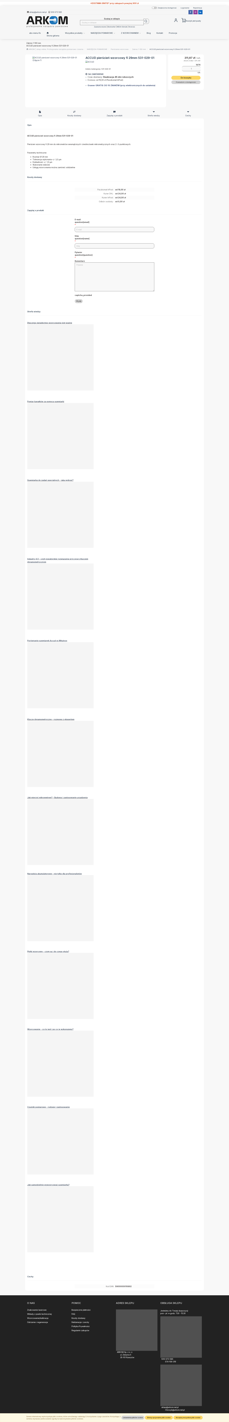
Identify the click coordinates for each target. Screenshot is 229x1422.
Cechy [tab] (188, 115)
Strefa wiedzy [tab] (154, 115)
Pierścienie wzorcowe (120, 49)
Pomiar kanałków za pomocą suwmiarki (45, 401)
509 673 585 (56, 12)
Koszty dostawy (78, 1318)
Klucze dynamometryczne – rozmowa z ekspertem (50, 719)
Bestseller (112, 27)
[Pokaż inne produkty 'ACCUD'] (89, 62)
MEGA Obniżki (122, 27)
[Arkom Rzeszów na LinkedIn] (200, 12)
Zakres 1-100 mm (139, 49)
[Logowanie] (176, 20)
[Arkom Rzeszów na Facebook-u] (190, 12)
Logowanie (185, 8)
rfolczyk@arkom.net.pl (175, 1410)
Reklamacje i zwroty (80, 1322)
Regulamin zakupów (80, 1330)
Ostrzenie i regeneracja (37, 1322)
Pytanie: (84, 253)
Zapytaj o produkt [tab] (114, 115)
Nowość (132, 27)
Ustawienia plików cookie (133, 1418)
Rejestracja (197, 8)
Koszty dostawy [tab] (74, 115)
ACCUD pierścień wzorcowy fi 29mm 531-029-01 (169, 49)
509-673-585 (167, 1359)
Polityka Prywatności (81, 1326)
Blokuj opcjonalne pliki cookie (159, 1418)
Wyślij (78, 301)
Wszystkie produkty (74, 33)
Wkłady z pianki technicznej (39, 1314)
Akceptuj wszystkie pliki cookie (188, 1418)
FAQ (73, 1314)
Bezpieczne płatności (81, 1310)
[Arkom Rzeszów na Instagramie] (195, 12)
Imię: (82, 237)
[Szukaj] (146, 21)
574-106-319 (170, 1361)
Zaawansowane (100, 27)
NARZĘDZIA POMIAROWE (97, 49)
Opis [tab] (40, 115)
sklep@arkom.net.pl (38, 12)
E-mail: (82, 220)
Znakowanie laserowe (37, 1310)
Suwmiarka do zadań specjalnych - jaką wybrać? (50, 480)
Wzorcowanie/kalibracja (37, 1318)
